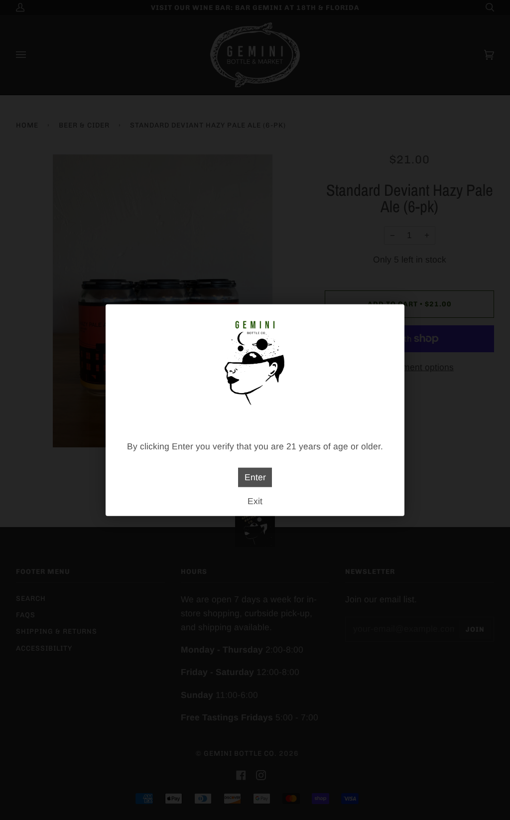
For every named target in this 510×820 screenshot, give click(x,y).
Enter (255, 477)
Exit (255, 501)
